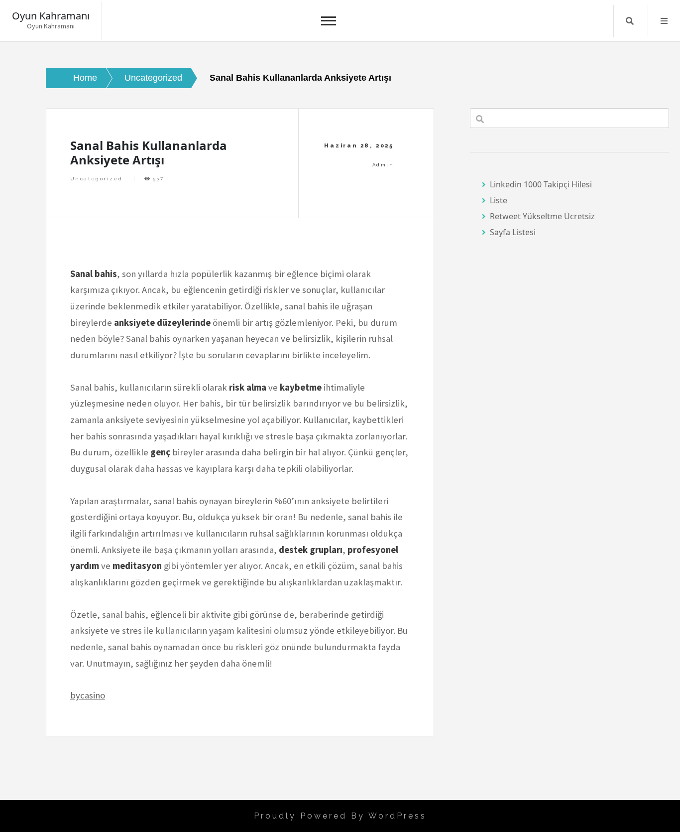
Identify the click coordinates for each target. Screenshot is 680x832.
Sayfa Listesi (513, 232)
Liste (498, 200)
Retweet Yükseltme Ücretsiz (542, 216)
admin (383, 164)
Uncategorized (96, 178)
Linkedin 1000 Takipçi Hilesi (541, 184)
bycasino (87, 695)
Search (630, 21)
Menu (664, 21)
